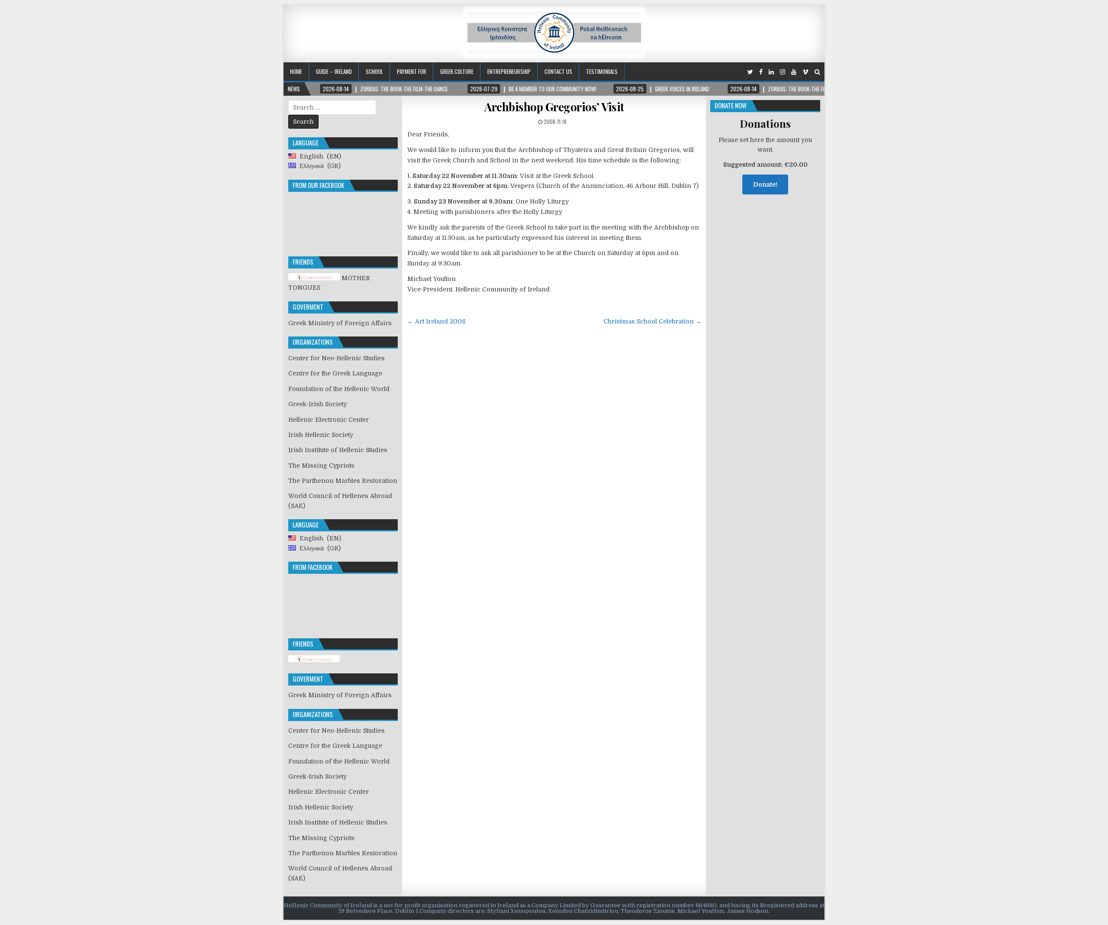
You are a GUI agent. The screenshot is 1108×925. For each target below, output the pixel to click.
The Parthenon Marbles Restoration (342, 480)
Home (296, 71)
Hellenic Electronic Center (328, 419)
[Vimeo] (805, 72)
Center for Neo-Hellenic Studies (336, 358)
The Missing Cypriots (321, 465)
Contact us (558, 71)
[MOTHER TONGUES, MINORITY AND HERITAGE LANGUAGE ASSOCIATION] (314, 660)
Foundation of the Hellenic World (339, 388)
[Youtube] (793, 72)
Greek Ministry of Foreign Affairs (340, 323)
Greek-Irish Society (317, 404)
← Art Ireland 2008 (436, 321)
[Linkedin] (771, 72)
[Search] (817, 72)
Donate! (765, 184)
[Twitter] (750, 72)
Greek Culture (456, 71)
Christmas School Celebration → (652, 321)
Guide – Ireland (334, 71)
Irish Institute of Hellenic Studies (337, 449)
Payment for (411, 71)
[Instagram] (782, 72)
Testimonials (602, 71)
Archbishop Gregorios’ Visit (554, 106)
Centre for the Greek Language (335, 373)
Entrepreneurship (509, 71)
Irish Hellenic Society (320, 434)
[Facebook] (761, 72)
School (374, 71)
